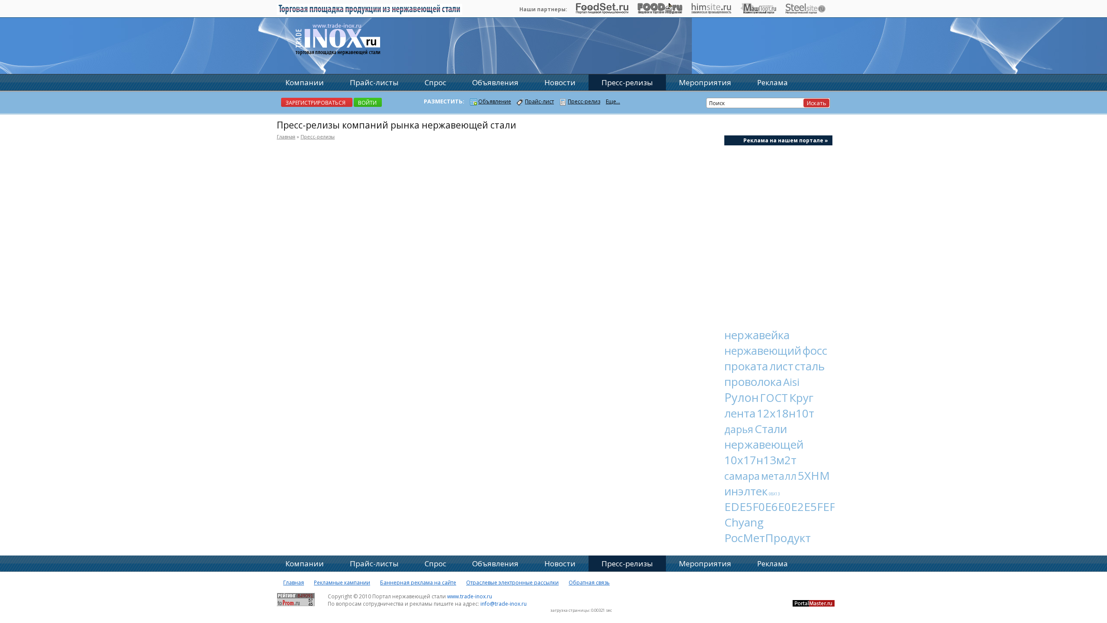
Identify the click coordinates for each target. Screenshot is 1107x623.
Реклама (772, 82)
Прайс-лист (539, 101)
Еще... (613, 101)
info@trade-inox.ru (503, 603)
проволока (753, 381)
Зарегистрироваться (315, 102)
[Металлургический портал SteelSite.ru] (805, 12)
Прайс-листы (374, 82)
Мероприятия (705, 82)
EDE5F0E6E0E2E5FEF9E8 (789, 506)
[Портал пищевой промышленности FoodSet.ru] (602, 12)
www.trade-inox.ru (469, 596)
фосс (815, 350)
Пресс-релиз (584, 101)
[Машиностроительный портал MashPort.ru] (758, 12)
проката (746, 366)
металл (779, 476)
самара (742, 476)
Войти (367, 102)
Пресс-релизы (318, 136)
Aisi (791, 382)
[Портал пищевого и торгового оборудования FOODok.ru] (659, 12)
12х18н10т (785, 413)
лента (739, 413)
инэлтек (746, 491)
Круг (801, 397)
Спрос (435, 82)
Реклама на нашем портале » (785, 140)
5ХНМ (814, 475)
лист (781, 366)
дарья (738, 429)
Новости (560, 82)
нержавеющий (762, 350)
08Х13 (774, 494)
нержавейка (757, 335)
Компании (304, 82)
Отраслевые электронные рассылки (512, 582)
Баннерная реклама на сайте (418, 582)
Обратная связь (589, 582)
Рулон (741, 397)
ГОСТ (774, 397)
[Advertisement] (778, 232)
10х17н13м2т (760, 460)
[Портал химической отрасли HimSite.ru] (711, 12)
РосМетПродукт (767, 538)
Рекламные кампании (342, 582)
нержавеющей (763, 444)
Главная (286, 136)
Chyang (744, 522)
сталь (810, 366)
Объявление (494, 101)
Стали (771, 429)
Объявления (495, 82)
